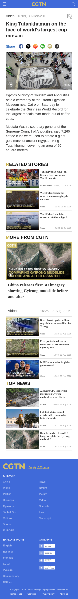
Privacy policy (48, 594)
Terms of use (16, 594)
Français (8, 558)
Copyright (32, 594)
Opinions (8, 506)
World (6, 488)
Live (41, 512)
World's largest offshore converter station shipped (53, 215)
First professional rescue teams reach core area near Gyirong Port (54, 344)
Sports (7, 524)
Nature (43, 488)
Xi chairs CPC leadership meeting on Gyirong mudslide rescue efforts (53, 393)
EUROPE (8, 530)
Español (8, 552)
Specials (44, 506)
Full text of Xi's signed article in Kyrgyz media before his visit (53, 415)
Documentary (11, 576)
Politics (7, 494)
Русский (8, 570)
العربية (6, 564)
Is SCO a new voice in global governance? (55, 364)
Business (8, 500)
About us (64, 594)
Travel (42, 482)
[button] (10, 84)
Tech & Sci (9, 512)
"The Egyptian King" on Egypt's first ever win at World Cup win (53, 174)
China (6, 482)
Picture (43, 494)
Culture (7, 518)
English (7, 546)
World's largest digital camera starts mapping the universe (54, 196)
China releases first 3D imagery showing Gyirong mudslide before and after (38, 290)
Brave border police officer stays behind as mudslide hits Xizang (55, 323)
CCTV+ (7, 582)
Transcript (45, 518)
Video (42, 500)
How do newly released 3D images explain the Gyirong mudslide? (55, 436)
